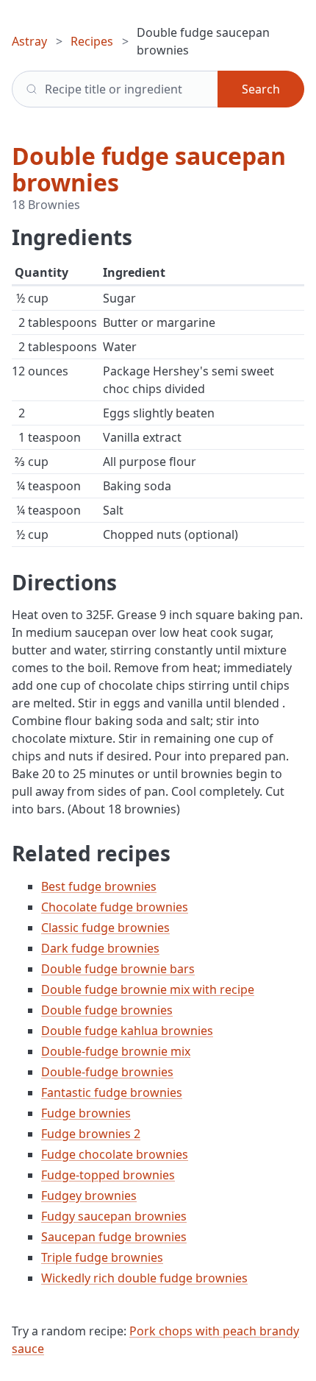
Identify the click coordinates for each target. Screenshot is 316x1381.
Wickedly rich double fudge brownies (144, 1278)
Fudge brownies (86, 1113)
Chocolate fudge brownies (114, 907)
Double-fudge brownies (107, 1072)
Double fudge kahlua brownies (127, 1030)
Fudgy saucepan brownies (114, 1216)
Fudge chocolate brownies (114, 1154)
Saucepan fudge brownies (114, 1237)
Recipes (92, 41)
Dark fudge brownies (100, 948)
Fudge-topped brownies (108, 1175)
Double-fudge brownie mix (115, 1051)
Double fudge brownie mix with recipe (147, 989)
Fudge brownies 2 (90, 1134)
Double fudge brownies (107, 1010)
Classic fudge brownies (105, 927)
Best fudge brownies (99, 886)
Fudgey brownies (89, 1195)
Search (261, 89)
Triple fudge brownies (102, 1257)
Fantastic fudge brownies (111, 1092)
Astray (29, 41)
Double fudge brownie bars (118, 969)
